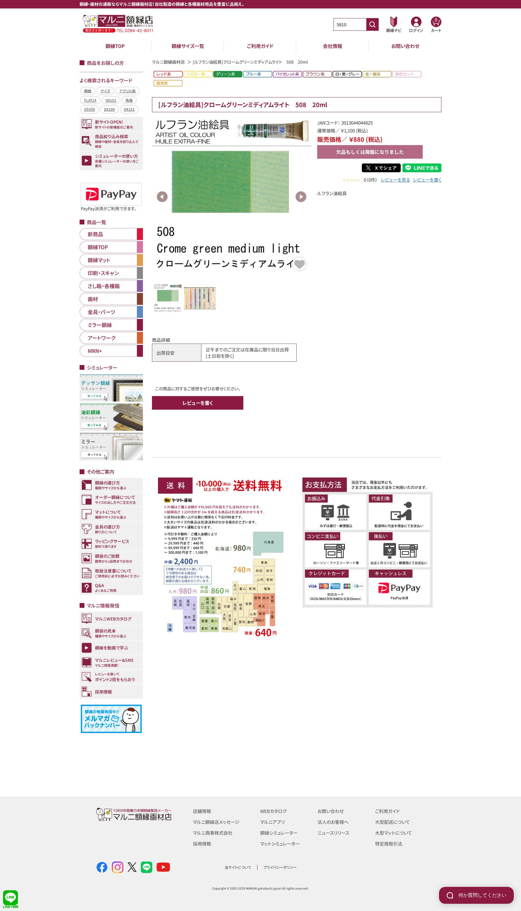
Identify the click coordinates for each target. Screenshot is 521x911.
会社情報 (332, 45)
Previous (162, 196)
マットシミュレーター (280, 843)
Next (300, 196)
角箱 (129, 100)
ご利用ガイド (260, 45)
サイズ (105, 90)
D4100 (109, 109)
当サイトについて (238, 867)
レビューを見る (395, 179)
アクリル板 (127, 90)
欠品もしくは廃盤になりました (370, 151)
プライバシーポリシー (280, 867)
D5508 (89, 109)
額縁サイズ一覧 (188, 45)
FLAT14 (90, 100)
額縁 (87, 90)
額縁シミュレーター (279, 833)
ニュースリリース (333, 833)
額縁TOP (115, 45)
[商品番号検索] (372, 24)
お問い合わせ (405, 45)
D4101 (129, 109)
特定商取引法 (388, 843)
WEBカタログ (273, 811)
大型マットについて (393, 833)
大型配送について (392, 822)
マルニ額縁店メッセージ (216, 822)
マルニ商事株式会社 (212, 833)
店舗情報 (202, 811)
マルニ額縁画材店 (168, 62)
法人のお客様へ (333, 822)
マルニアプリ (272, 822)
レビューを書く (427, 179)
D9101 (111, 100)
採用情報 (202, 843)
